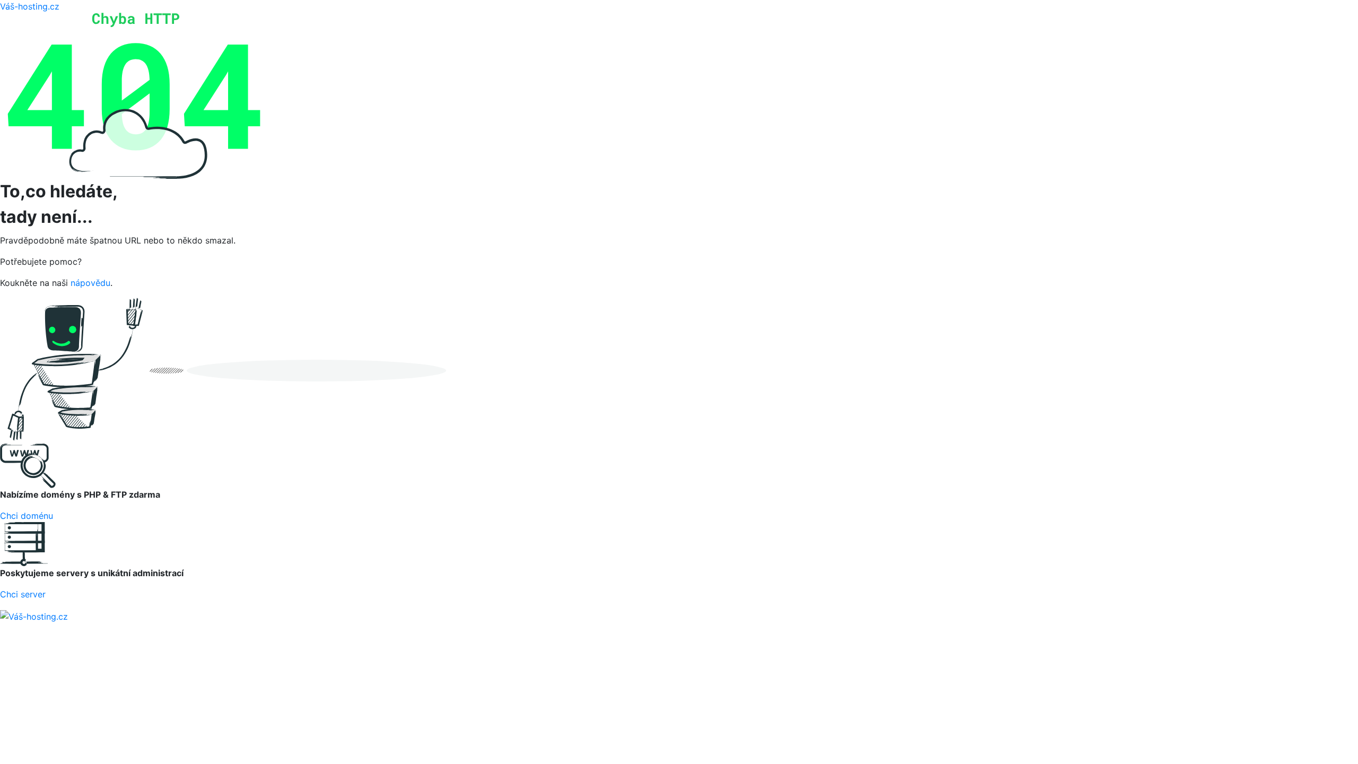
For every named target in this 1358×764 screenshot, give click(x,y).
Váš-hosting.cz (29, 6)
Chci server (23, 594)
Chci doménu (26, 515)
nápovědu (90, 282)
